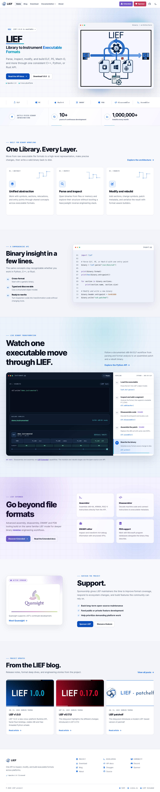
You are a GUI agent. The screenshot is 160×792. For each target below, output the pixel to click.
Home (18, 4)
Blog (25, 4)
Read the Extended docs (45, 539)
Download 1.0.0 (40, 76)
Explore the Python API (116, 365)
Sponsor (137, 767)
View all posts (144, 672)
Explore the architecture (139, 160)
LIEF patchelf (116, 714)
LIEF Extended (43, 460)
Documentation (47, 4)
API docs (110, 763)
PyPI (123, 788)
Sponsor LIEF (85, 624)
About (60, 4)
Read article (14, 730)
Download (34, 4)
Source (109, 771)
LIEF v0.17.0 (65, 714)
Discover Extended (16, 539)
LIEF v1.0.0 (15, 714)
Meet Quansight (17, 620)
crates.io (134, 788)
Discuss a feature (104, 624)
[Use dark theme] (155, 4)
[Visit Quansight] (34, 598)
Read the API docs (16, 76)
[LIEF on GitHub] (149, 4)
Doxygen (109, 767)
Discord (137, 763)
